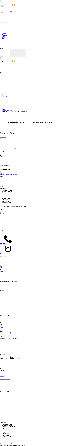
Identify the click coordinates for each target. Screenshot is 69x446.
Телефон (11, 357)
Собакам (3, 87)
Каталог (3, 109)
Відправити (18, 358)
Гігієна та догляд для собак (7, 110)
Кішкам (3, 88)
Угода (3, 38)
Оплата (3, 34)
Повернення (4, 35)
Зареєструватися (3, 211)
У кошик (2, 293)
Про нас (3, 36)
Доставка (4, 33)
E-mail (11, 333)
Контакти (4, 37)
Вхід (5, 271)
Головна (3, 108)
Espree (1, 172)
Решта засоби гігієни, (4, 174)
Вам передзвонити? (4, 22)
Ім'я (10, 332)
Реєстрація (2, 271)
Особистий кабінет (3, 39)
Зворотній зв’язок (5, 96)
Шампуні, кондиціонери (12, 174)
